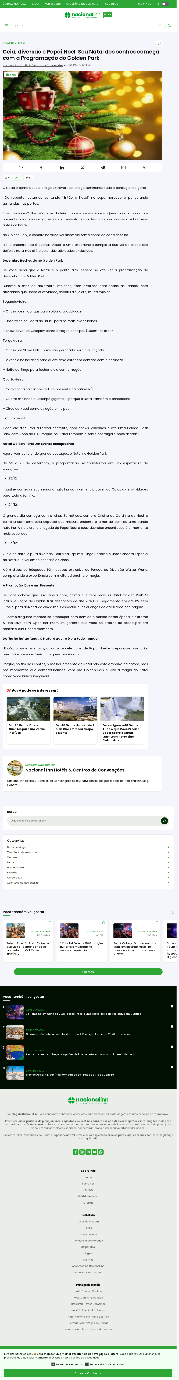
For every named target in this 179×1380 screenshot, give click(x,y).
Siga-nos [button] (144, 4)
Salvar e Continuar (88, 1373)
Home (88, 1177)
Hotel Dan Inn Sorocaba (88, 1297)
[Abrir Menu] (7, 25)
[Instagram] (82, 1156)
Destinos (88, 1190)
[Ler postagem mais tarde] (159, 43)
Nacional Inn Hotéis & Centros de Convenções (33, 65)
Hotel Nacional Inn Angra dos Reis (88, 1316)
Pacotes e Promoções (88, 1272)
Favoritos (110, 4)
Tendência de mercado (22, 852)
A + (7, 178)
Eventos (12, 872)
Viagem (12, 857)
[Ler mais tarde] (50, 923)
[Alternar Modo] (28, 178)
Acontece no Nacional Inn (23, 882)
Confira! (12, 785)
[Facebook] (75, 1156)
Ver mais (88, 971)
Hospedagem (15, 867)
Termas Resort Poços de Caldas (88, 1323)
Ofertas (88, 1202)
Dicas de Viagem (14, 43)
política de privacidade (85, 1357)
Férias (10, 862)
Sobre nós (88, 1183)
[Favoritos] (160, 25)
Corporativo (14, 877)
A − (17, 178)
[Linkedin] (88, 1156)
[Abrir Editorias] (18, 25)
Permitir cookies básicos (69, 1364)
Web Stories (52, 4)
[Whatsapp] (101, 1156)
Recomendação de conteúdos (107, 1364)
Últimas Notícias (14, 4)
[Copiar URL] (144, 167)
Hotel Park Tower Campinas (88, 1304)
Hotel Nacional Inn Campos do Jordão (88, 1329)
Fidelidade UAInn (88, 1196)
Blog (35, 4)
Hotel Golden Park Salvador (88, 1310)
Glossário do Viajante (82, 4)
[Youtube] (94, 1156)
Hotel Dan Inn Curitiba (88, 1291)
